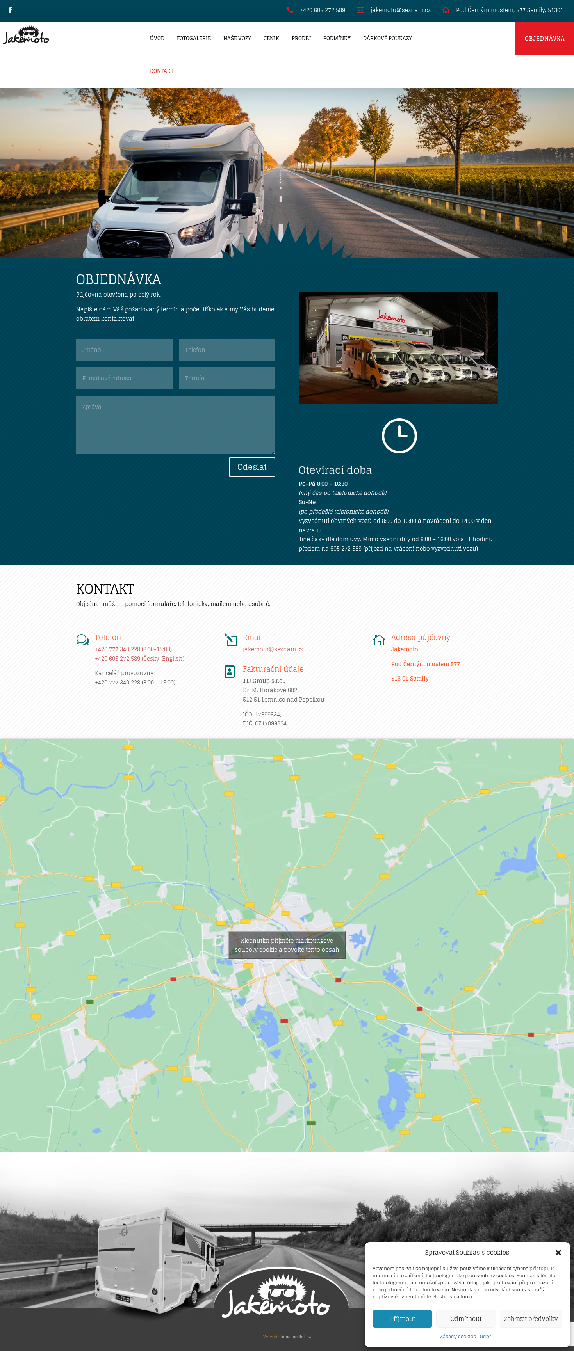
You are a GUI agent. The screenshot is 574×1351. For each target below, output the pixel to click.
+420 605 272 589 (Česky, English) (139, 658)
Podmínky (337, 38)
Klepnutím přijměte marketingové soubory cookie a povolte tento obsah (287, 945)
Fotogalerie (194, 38)
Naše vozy (237, 38)
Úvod (157, 38)
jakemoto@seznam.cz (273, 649)
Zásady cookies (458, 1336)
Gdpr (485, 1336)
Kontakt (161, 71)
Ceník (271, 38)
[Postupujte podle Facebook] (10, 10)
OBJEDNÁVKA (545, 38)
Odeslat (252, 467)
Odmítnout (466, 1319)
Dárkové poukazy (387, 38)
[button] (558, 1253)
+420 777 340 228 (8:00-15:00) (133, 649)
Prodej (301, 38)
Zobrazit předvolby (531, 1319)
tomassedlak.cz (295, 1336)
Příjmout (402, 1319)
